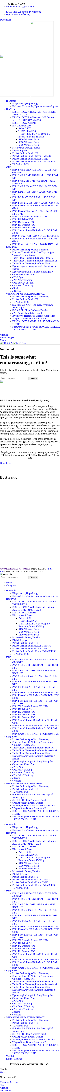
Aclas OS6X (24, 128)
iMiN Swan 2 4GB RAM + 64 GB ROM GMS (35, 236)
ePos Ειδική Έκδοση (22, 285)
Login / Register (14, 1058)
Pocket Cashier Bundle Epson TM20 (30, 158)
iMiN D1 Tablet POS (22, 219)
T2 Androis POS (20, 164)
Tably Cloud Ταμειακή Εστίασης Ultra (31, 263)
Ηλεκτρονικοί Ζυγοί (22, 125)
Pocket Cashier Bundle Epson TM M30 (31, 156)
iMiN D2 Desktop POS (23, 222)
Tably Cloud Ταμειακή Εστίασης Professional (34, 260)
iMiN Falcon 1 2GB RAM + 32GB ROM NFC (35, 202)
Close (3, 1072)
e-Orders (16, 291)
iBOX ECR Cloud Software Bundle (30, 310)
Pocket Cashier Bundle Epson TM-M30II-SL (34, 161)
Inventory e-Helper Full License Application (33, 315)
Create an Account (9, 1082)
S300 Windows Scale (28, 142)
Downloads (5, 19)
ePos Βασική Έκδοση (23, 282)
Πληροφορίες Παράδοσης (25, 103)
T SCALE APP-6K (28, 131)
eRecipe (16, 288)
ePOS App (17, 277)
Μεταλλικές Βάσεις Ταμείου (26, 147)
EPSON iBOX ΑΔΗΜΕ (24, 123)
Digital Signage (19, 150)
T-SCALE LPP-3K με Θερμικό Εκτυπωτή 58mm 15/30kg (34, 135)
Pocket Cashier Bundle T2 (25, 153)
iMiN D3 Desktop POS (23, 225)
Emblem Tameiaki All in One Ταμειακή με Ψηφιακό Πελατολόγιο (33, 253)
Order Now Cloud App (23, 274)
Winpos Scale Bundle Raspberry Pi (29, 318)
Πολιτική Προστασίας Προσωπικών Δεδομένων (36, 106)
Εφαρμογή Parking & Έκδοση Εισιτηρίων (32, 271)
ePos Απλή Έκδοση (22, 280)
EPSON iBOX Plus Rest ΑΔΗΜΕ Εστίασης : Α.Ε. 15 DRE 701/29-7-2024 (34, 118)
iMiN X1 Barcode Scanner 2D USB (30, 216)
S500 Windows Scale (28, 145)
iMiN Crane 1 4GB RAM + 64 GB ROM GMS (35, 244)
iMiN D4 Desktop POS (23, 227)
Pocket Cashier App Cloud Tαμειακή (30, 249)
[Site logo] (15, 95)
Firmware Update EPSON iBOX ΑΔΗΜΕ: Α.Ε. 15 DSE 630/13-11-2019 (36, 328)
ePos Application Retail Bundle (27, 313)
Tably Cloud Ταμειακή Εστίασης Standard (33, 258)
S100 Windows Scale (28, 139)
